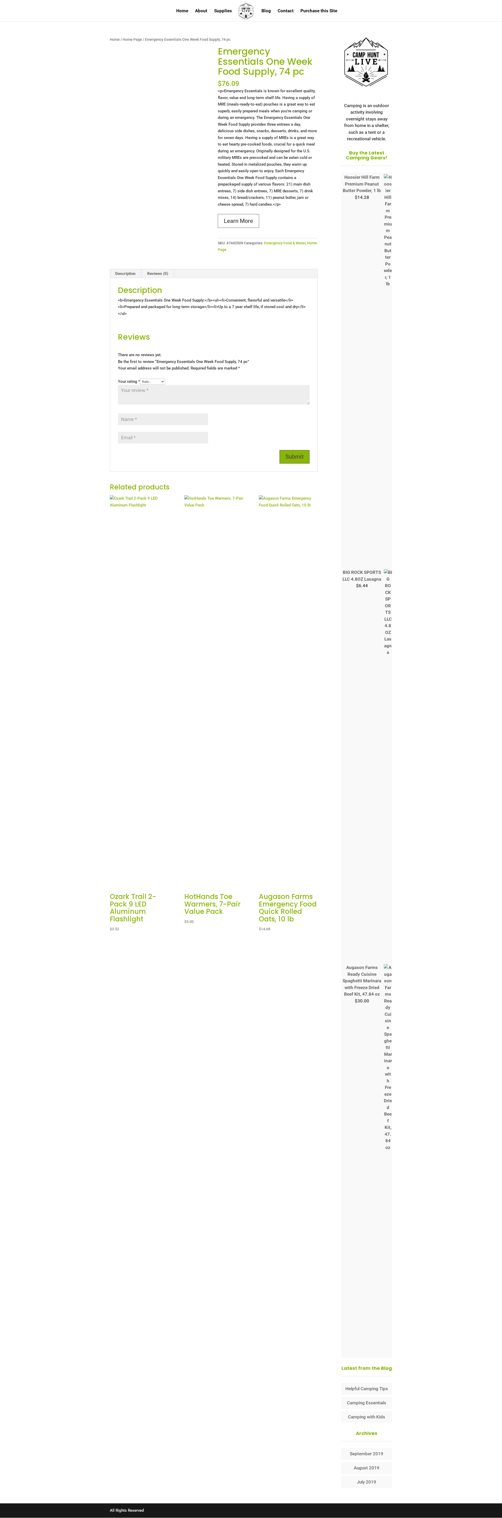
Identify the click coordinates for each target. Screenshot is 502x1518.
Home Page (132, 39)
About (201, 11)
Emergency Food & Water (284, 243)
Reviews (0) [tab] (157, 273)
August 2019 (366, 1467)
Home (182, 11)
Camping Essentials (366, 1402)
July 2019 (366, 1482)
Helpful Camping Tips (366, 1388)
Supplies (223, 11)
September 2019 (366, 1453)
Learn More (238, 221)
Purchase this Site (318, 11)
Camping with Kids (366, 1416)
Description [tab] (125, 273)
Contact (286, 11)
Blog (266, 11)
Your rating (129, 381)
